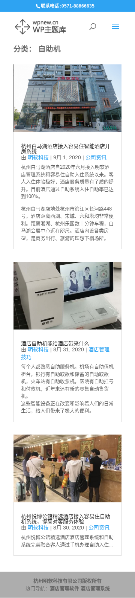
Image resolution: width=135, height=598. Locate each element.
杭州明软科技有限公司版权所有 (67, 581)
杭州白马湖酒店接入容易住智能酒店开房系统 (65, 148)
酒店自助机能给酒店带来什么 (55, 343)
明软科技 (38, 157)
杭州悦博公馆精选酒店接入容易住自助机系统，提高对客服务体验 (65, 519)
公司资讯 (96, 157)
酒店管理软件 (64, 588)
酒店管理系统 (95, 588)
